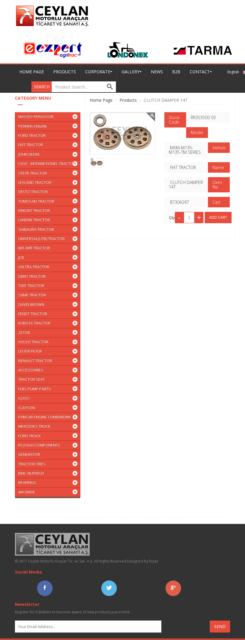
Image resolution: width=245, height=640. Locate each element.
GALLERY (131, 72)
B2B (176, 72)
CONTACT (200, 72)
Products (128, 100)
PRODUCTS (64, 72)
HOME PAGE (31, 72)
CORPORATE (97, 72)
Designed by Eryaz (142, 561)
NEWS (157, 72)
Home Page (101, 100)
